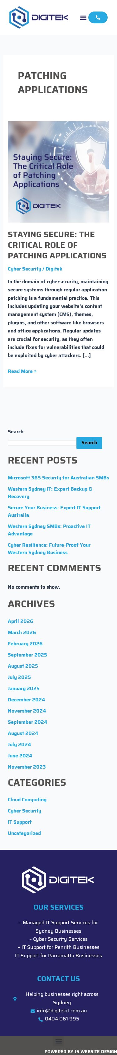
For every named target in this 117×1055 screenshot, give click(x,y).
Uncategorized (24, 833)
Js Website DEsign (96, 1052)
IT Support (20, 822)
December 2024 (26, 700)
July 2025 (19, 677)
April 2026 (20, 621)
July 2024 (19, 744)
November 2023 (27, 767)
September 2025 (27, 655)
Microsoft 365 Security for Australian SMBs (58, 478)
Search (15, 432)
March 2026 (22, 632)
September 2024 (27, 722)
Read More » (22, 371)
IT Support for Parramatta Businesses (58, 956)
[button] (83, 17)
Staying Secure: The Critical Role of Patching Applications (57, 246)
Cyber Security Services (60, 939)
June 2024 (20, 756)
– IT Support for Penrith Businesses (59, 947)
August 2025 (23, 666)
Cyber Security (24, 269)
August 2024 (23, 733)
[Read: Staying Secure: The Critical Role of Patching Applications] (59, 171)
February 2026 (25, 644)
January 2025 (24, 688)
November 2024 (27, 711)
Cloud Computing (27, 800)
